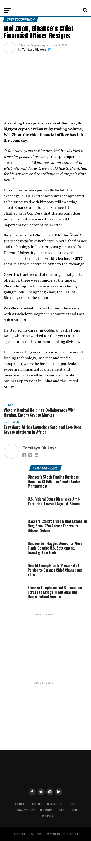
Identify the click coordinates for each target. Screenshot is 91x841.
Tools (76, 810)
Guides (62, 810)
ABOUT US (20, 804)
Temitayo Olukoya (34, 49)
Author (37, 804)
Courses (47, 816)
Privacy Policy (25, 810)
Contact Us (54, 804)
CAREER (72, 804)
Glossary (46, 810)
